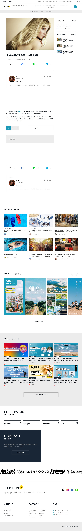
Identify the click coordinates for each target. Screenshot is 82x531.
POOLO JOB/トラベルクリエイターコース (66, 25)
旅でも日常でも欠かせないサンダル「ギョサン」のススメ (15, 230)
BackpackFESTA (45, 5)
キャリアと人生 (42, 510)
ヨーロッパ (60, 28)
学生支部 (57, 1)
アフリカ (31, 253)
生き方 (14, 139)
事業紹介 (50, 1)
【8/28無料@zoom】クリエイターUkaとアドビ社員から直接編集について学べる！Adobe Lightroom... (16, 360)
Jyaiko (39, 258)
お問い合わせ (70, 1)
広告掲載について (63, 1)
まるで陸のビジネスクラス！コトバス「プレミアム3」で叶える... (68, 52)
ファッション (32, 228)
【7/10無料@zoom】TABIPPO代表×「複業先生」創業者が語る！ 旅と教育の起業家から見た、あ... (41, 359)
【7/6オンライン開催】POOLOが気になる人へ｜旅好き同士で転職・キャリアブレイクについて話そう (16, 382)
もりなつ (65, 234)
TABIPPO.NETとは (40, 1)
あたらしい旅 (68, 26)
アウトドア (31, 515)
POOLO (53, 1)
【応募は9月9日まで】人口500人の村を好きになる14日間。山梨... (68, 40)
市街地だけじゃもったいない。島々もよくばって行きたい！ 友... (68, 46)
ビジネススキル (56, 5)
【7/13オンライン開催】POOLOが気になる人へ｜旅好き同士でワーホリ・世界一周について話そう (66, 359)
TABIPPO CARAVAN (8, 228)
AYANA (39, 234)
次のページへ (38, 128)
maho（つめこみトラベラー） (69, 258)
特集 (23, 5)
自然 (40, 517)
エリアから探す (65, 50)
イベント (26, 5)
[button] (76, 274)
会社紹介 (46, 1)
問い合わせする (20, 452)
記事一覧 (20, 5)
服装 (11, 139)
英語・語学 (41, 513)
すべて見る (73, 34)
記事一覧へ (19, 81)
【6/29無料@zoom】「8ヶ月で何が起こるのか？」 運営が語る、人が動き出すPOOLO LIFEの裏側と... (66, 382)
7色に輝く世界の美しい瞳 (10, 254)
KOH (17, 76)
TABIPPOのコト (61, 26)
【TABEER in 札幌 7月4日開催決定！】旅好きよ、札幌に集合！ (40, 381)
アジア (56, 228)
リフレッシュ (32, 517)
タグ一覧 (74, 20)
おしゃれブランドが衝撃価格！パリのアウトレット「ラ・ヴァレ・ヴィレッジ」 (66, 255)
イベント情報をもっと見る (41, 394)
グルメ (40, 515)
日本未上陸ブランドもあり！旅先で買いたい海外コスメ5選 (40, 230)
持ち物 (50, 5)
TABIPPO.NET (15, 257)
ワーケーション (66, 28)
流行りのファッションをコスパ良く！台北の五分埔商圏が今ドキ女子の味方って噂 (66, 230)
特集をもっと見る (39, 321)
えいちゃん (15, 234)
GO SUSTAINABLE (64, 5)
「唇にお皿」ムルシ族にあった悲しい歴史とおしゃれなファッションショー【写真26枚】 (40, 255)
